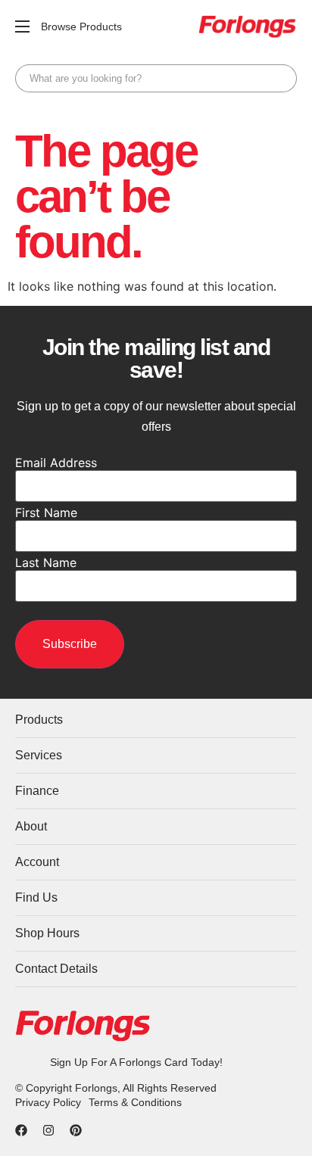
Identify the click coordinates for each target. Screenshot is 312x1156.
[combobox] (156, 78)
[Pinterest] (76, 1130)
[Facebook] (21, 1130)
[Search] (282, 78)
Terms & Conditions (135, 1102)
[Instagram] (48, 1130)
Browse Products (81, 26)
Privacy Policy (48, 1102)
